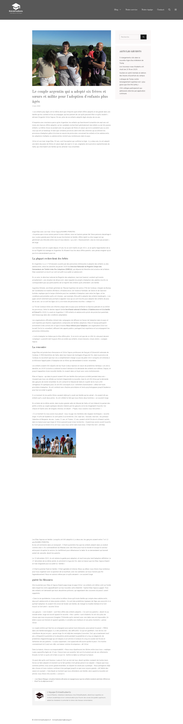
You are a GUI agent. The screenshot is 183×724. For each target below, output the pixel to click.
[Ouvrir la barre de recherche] (169, 10)
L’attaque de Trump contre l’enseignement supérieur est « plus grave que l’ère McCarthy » (132, 82)
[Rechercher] (144, 37)
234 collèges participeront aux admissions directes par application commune (132, 91)
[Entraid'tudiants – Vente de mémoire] (16, 10)
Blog (116, 10)
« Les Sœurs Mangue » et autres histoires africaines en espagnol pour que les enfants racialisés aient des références (72, 679)
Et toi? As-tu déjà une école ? (44, 681)
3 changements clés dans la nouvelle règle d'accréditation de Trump (131, 60)
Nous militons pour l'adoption (76, 325)
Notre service (131, 10)
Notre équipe (147, 10)
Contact (160, 10)
